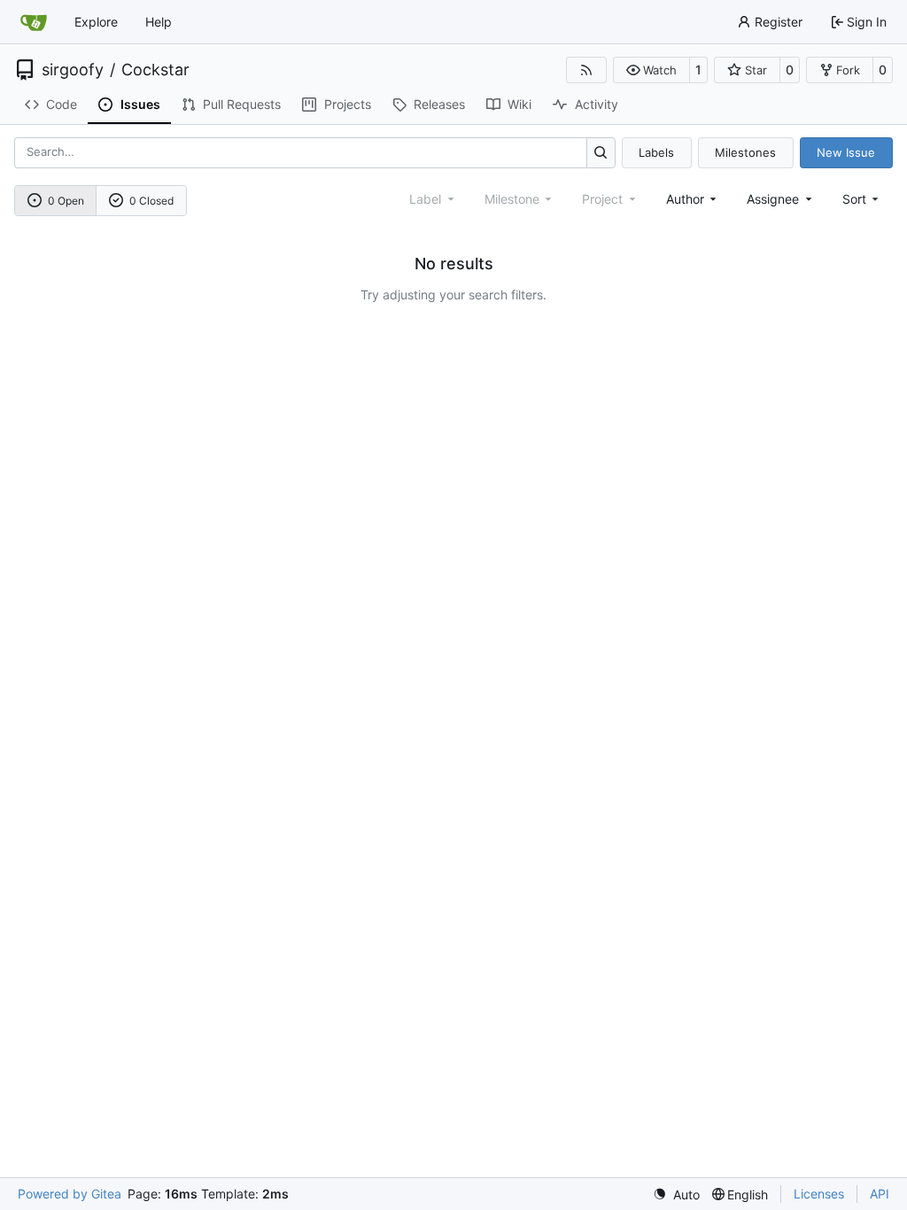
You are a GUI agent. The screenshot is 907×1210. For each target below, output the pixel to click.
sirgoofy (73, 70)
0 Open (66, 200)
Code (61, 104)
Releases (439, 104)
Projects (347, 104)
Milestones (745, 152)
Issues (140, 104)
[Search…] (601, 152)
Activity (596, 104)
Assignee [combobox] (773, 198)
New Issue (846, 152)
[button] (651, 70)
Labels (656, 152)
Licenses (819, 1193)
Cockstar (155, 70)
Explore (96, 21)
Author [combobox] (685, 198)
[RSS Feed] (586, 70)
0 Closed (151, 200)
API (879, 1193)
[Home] (33, 22)
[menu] (862, 199)
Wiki (519, 104)
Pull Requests (242, 104)
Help (158, 21)
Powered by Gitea (69, 1193)
